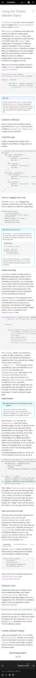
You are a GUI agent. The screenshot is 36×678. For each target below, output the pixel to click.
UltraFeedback (21, 286)
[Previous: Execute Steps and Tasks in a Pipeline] (2, 665)
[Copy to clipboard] (34, 74)
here (22, 540)
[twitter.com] (6, 674)
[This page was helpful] (17, 657)
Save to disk (7, 544)
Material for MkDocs (14, 671)
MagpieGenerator (8, 312)
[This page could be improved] (19, 657)
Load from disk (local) (20, 544)
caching (24, 635)
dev (22, 2)
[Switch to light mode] (29, 2)
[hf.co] (13, 674)
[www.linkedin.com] (2, 674)
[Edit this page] (33, 11)
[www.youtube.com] (9, 674)
